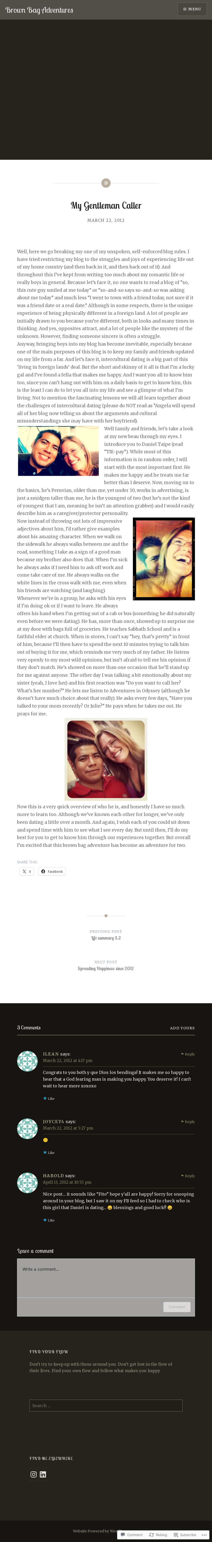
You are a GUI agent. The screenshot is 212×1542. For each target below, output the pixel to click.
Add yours (182, 1028)
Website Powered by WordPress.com (106, 1531)
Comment (177, 1307)
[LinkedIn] (43, 1474)
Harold (53, 1175)
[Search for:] (106, 1405)
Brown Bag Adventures (39, 10)
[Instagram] (33, 1474)
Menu (194, 9)
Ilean (51, 1054)
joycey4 (54, 1121)
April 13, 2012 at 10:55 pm (67, 1182)
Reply (190, 1054)
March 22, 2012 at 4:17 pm (67, 1060)
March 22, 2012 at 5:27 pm (68, 1128)
